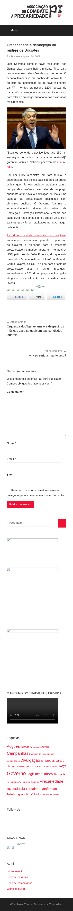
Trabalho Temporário (50, 794)
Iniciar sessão (15, 871)
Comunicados (13, 761)
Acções (13, 746)
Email (11, 459)
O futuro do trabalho (29, 782)
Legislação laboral (39, 774)
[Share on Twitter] (14, 291)
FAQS (62, 766)
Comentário (15, 391)
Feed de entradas (17, 877)
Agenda (25, 746)
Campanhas (17, 753)
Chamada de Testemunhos (41, 754)
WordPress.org (16, 888)
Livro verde (59, 774)
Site (9, 474)
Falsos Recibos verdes (47, 766)
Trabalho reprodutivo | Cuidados (24, 794)
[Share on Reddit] (19, 291)
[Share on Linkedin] (24, 291)
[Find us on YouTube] (14, 848)
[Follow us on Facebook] (9, 848)
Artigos (33, 747)
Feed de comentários (19, 883)
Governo (16, 773)
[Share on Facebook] (9, 291)
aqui (59, 162)
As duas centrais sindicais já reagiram (36, 235)
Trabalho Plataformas (41, 789)
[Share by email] (33, 291)
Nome (11, 443)
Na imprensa (13, 782)
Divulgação (30, 760)
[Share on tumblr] (28, 291)
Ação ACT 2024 (43, 747)
